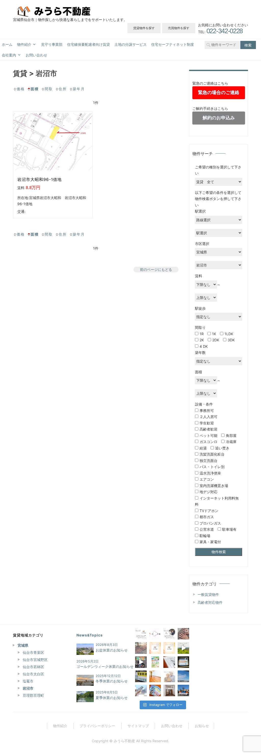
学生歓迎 (207, 423)
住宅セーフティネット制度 (172, 44)
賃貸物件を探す (144, 28)
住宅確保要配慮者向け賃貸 (88, 44)
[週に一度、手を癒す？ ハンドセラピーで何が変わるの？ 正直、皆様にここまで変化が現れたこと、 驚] (183, 634)
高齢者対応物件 (210, 602)
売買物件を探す (178, 28)
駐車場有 (229, 529)
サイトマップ (138, 726)
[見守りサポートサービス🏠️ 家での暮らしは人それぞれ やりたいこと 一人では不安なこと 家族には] (155, 648)
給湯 (203, 448)
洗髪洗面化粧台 (212, 454)
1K (214, 334)
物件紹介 (24, 44)
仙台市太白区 (33, 674)
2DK (215, 340)
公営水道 (207, 529)
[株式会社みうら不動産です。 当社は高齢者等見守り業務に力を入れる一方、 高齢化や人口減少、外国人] (155, 634)
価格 (21, 89)
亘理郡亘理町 (33, 695)
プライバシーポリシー (97, 726)
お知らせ (202, 726)
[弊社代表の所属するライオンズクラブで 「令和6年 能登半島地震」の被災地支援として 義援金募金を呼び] (183, 690)
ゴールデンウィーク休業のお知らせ (105, 667)
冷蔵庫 (231, 441)
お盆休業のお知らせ (112, 650)
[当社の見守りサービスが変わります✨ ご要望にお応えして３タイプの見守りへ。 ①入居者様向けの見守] (169, 648)
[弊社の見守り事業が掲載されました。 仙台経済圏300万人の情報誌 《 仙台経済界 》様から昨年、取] (155, 690)
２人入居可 (208, 416)
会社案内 (9, 55)
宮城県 (23, 645)
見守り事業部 (51, 44)
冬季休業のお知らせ (112, 681)
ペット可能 (208, 435)
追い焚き (222, 448)
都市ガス (207, 517)
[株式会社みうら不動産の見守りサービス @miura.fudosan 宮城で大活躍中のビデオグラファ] (183, 648)
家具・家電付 (210, 542)
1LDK (229, 334)
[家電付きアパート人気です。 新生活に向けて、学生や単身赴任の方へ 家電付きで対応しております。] (169, 690)
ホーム (7, 44)
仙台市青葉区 (33, 652)
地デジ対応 (208, 492)
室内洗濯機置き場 (214, 485)
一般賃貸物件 (208, 594)
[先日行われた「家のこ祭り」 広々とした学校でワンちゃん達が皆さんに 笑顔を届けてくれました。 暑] (141, 662)
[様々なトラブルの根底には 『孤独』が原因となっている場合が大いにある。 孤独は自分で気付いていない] (141, 690)
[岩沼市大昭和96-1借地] (52, 141)
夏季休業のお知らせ (112, 698)
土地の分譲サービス (130, 44)
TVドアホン (209, 510)
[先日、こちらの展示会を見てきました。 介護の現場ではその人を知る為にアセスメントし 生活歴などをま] (169, 662)
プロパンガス (210, 523)
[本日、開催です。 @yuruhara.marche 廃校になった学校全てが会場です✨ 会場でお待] (155, 662)
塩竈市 (28, 681)
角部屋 (231, 435)
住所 (63, 89)
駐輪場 (205, 535)
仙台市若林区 (33, 667)
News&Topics (89, 635)
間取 (49, 89)
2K (202, 340)
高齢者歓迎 (208, 429)
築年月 (79, 89)
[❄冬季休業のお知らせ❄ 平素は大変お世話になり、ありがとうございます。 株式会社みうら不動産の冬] (141, 648)
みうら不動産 (124, 741)
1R (202, 334)
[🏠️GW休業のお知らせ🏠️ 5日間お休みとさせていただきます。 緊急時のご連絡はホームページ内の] (169, 634)
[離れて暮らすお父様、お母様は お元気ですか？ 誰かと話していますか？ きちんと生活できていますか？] (183, 676)
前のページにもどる (156, 269)
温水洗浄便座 (210, 473)
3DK (231, 340)
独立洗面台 (208, 460)
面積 (35, 89)
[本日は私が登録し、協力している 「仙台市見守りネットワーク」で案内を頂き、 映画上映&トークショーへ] (183, 662)
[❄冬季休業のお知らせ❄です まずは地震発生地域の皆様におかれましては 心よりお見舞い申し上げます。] (141, 634)
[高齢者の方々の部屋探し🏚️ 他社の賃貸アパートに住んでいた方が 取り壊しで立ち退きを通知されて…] (155, 676)
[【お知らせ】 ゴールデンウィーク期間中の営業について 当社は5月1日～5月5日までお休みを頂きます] (141, 676)
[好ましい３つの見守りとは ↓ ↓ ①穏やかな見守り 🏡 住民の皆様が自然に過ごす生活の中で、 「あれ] (169, 676)
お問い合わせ (36, 55)
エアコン (207, 479)
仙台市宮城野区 (35, 659)
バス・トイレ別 (212, 466)
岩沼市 (28, 688)
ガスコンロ (208, 441)
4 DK (204, 346)
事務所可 (207, 410)
